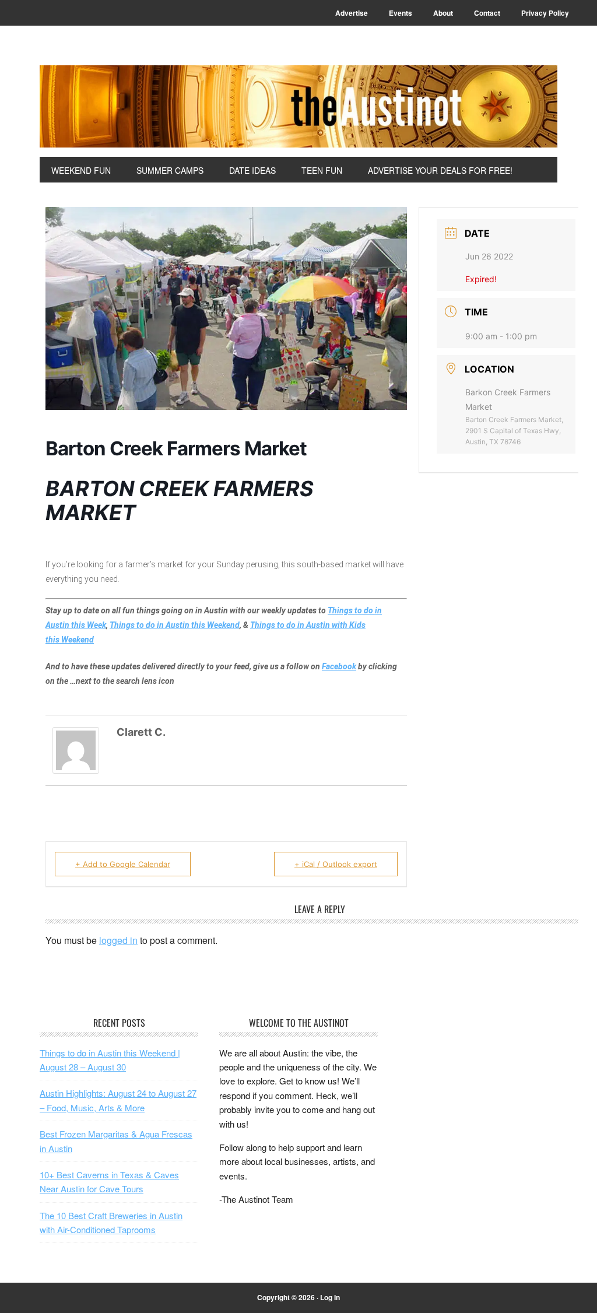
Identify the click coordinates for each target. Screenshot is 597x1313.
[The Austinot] (298, 106)
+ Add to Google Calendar (122, 864)
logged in (118, 940)
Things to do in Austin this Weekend (175, 625)
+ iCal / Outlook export (335, 864)
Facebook (339, 666)
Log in (330, 1297)
